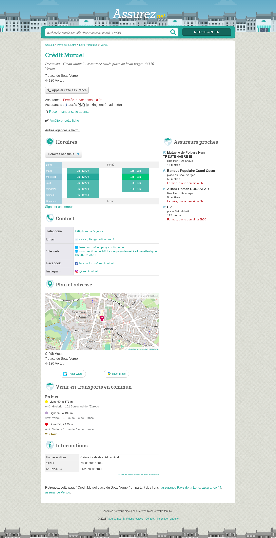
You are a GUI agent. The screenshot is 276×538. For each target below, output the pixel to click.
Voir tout (51, 434)
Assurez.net (138, 14)
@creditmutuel (88, 271)
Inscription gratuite (168, 518)
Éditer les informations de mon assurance (138, 474)
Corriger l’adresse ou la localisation (141, 349)
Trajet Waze (75, 373)
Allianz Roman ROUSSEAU (188, 189)
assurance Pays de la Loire (180, 487)
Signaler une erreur (59, 206)
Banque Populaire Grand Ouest (191, 170)
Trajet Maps (119, 373)
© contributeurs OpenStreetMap (143, 296)
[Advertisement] (197, 78)
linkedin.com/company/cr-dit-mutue (101, 247)
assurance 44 (211, 487)
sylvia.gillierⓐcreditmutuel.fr (97, 239)
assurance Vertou (57, 492)
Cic (169, 207)
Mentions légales (133, 518)
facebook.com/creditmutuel (96, 263)
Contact (150, 518)
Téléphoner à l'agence (89, 231)
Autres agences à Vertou (62, 130)
